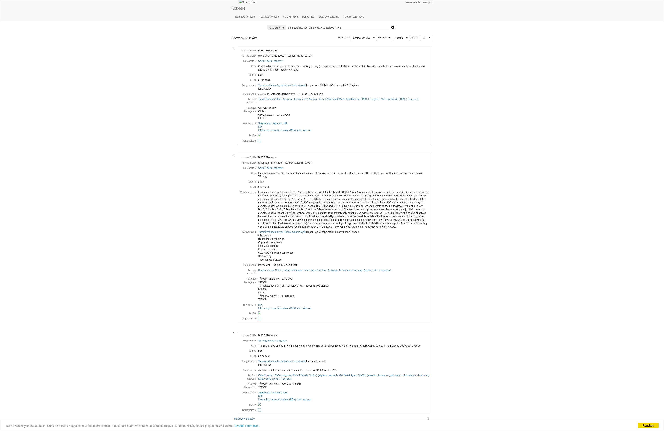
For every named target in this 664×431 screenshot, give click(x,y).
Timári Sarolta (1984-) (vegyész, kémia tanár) (283, 99)
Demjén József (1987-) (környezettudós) (280, 270)
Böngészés (308, 16)
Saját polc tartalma (329, 16)
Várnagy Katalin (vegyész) (272, 340)
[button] (426, 38)
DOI (260, 126)
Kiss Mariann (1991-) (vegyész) (363, 99)
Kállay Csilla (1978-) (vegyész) (275, 378)
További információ (246, 425)
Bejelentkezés (413, 2)
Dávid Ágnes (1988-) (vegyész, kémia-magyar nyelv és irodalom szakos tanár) (386, 375)
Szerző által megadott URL (273, 123)
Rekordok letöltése (244, 418)
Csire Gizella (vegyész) (270, 61)
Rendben (648, 425)
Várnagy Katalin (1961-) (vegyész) (399, 99)
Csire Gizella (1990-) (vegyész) (275, 375)
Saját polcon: (249, 140)
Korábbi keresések (353, 16)
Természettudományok (270, 85)
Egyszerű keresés (245, 16)
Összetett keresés (269, 16)
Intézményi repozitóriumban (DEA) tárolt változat (284, 130)
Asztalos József (317, 99)
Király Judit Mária (335, 99)
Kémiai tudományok (295, 85)
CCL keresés (290, 16)
